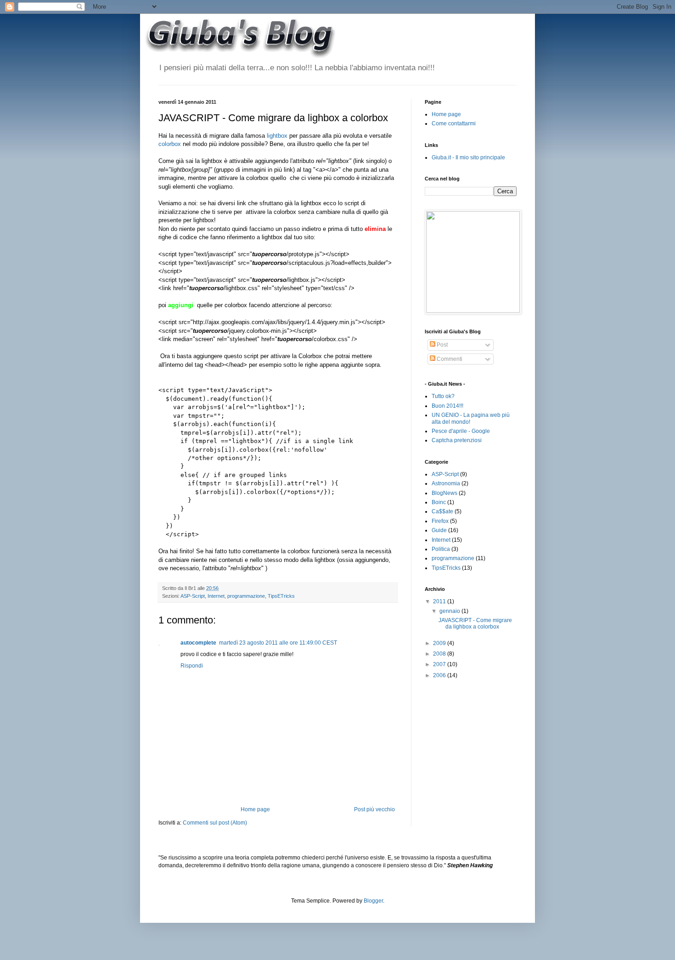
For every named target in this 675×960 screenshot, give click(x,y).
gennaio (450, 611)
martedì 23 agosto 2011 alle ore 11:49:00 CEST (278, 643)
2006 (440, 675)
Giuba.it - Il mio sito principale (468, 157)
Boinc (439, 502)
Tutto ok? (443, 396)
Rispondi (191, 665)
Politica (441, 549)
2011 (440, 601)
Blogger (373, 901)
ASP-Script (192, 596)
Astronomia (446, 483)
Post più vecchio (374, 809)
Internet (216, 596)
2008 (440, 654)
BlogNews (444, 493)
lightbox (277, 135)
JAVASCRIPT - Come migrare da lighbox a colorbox (475, 623)
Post (441, 345)
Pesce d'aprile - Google (461, 431)
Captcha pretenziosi (457, 440)
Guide (439, 530)
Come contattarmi (454, 123)
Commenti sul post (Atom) (215, 823)
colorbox (169, 143)
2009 (440, 643)
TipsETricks (281, 596)
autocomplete (198, 643)
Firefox (440, 521)
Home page (255, 809)
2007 (440, 664)
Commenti (448, 359)
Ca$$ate (442, 511)
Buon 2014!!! (447, 406)
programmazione (246, 596)
